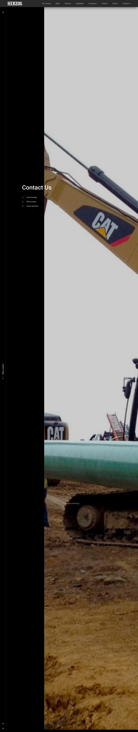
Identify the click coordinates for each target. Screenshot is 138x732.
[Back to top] (3, 12)
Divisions (68, 3)
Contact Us (126, 3)
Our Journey (46, 3)
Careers (115, 3)
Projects (104, 3)
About (58, 3)
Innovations (93, 3)
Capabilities (80, 3)
